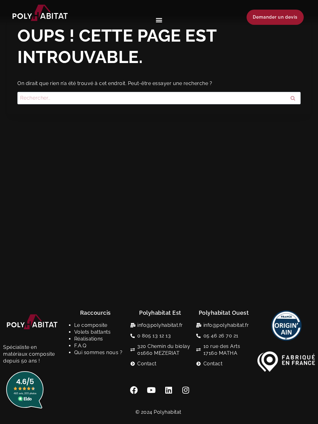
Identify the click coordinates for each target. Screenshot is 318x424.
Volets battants (92, 332)
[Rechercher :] (159, 98)
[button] (159, 20)
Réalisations (88, 339)
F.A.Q (80, 346)
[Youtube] (151, 390)
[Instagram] (186, 390)
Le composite (90, 325)
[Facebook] (134, 390)
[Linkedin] (168, 390)
